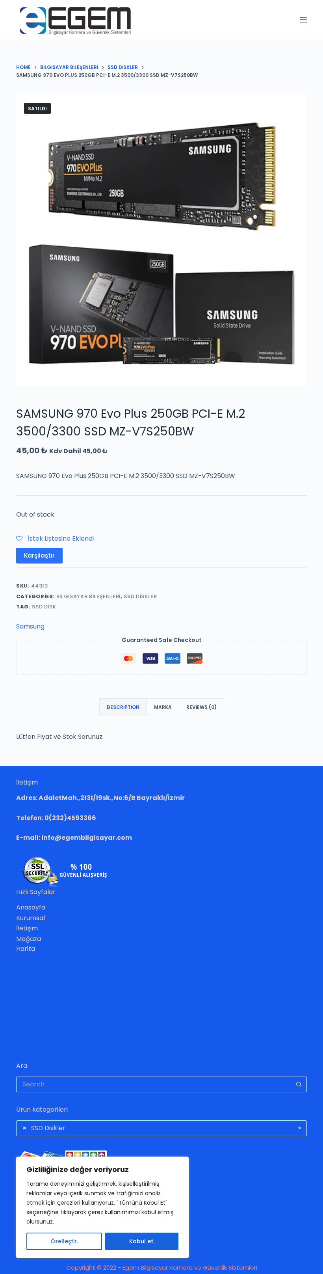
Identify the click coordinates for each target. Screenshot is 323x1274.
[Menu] (303, 19)
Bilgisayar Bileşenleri (88, 596)
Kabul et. (141, 1241)
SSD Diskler (140, 596)
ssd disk (44, 606)
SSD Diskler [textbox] (43, 1128)
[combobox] (161, 1128)
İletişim (27, 928)
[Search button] (299, 1084)
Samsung (30, 626)
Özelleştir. (64, 1241)
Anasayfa (30, 907)
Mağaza (28, 938)
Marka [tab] (163, 707)
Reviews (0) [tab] (201, 707)
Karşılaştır (39, 555)
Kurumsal (30, 917)
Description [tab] (123, 707)
